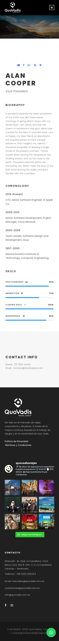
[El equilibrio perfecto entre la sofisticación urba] (12, 487)
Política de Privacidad (16, 441)
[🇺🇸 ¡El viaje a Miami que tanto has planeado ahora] (46, 521)
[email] (18, 65)
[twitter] (40, 65)
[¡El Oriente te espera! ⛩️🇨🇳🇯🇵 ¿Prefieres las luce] (29, 521)
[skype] (35, 65)
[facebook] (23, 65)
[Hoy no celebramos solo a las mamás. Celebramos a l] (12, 521)
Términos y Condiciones (18, 445)
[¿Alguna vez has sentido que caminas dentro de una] (12, 504)
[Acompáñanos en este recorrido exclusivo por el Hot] (29, 504)
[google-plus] (29, 65)
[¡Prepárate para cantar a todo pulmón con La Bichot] (46, 487)
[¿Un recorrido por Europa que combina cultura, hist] (29, 487)
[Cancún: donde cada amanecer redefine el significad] (46, 504)
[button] (51, 632)
